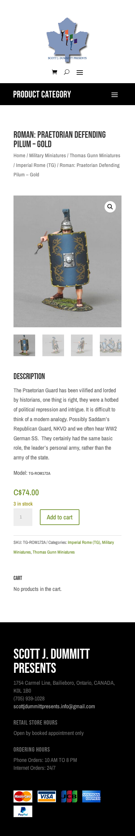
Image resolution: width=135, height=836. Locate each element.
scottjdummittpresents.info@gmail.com (54, 706)
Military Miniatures (47, 155)
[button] (110, 206)
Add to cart (60, 517)
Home (19, 155)
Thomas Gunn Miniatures (95, 155)
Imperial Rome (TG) (36, 165)
